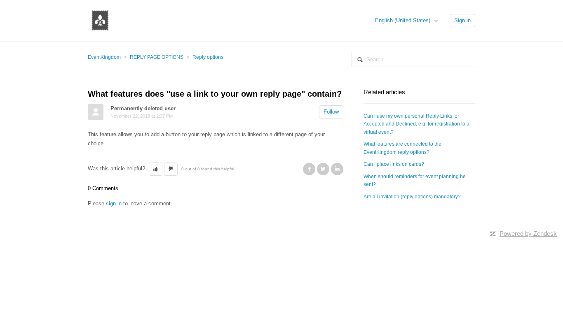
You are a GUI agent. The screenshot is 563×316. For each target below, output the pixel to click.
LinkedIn (337, 169)
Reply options (207, 57)
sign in (114, 203)
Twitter (323, 169)
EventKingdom (104, 57)
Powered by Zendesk (528, 233)
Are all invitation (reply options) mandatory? (412, 197)
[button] (155, 169)
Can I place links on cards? (394, 164)
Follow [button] (331, 112)
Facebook (309, 169)
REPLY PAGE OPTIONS (156, 57)
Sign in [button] (462, 20)
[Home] (100, 20)
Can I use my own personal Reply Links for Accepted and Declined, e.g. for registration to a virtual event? (416, 124)
